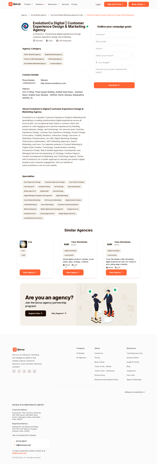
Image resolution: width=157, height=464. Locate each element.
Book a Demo (137, 4)
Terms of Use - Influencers (105, 371)
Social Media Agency (38, 15)
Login (98, 4)
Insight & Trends (133, 362)
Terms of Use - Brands (103, 366)
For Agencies (81, 358)
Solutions (39, 4)
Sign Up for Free (114, 4)
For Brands (80, 353)
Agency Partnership (134, 379)
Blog (128, 366)
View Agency (28, 272)
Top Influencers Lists (135, 353)
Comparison (131, 371)
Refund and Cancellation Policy (106, 379)
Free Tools (131, 375)
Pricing (74, 4)
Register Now (34, 313)
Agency (24, 15)
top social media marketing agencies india (66, 15)
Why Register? (58, 313)
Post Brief (113, 85)
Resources (52, 4)
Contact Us (99, 353)
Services (65, 4)
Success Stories (133, 358)
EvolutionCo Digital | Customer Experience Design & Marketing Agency (110, 15)
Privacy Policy (100, 375)
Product (27, 4)
